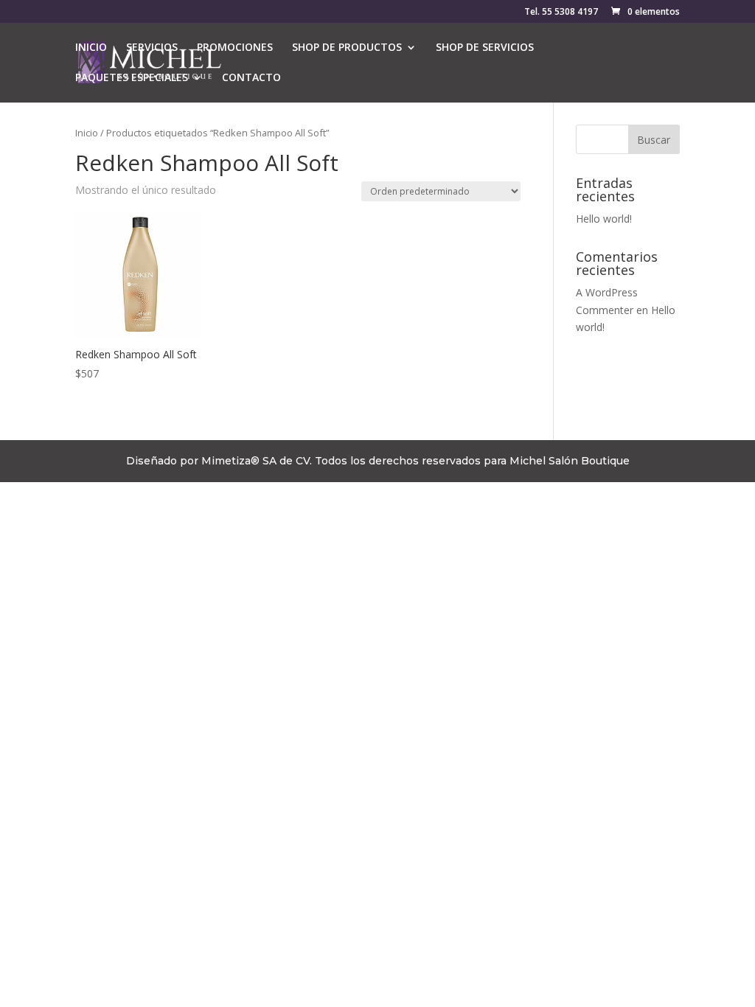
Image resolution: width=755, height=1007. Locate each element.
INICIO (91, 48)
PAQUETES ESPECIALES (131, 78)
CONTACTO (251, 78)
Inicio (86, 132)
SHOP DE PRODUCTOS (347, 48)
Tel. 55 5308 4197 (561, 12)
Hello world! (604, 219)
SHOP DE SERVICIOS (485, 48)
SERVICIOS (152, 48)
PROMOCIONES (235, 48)
